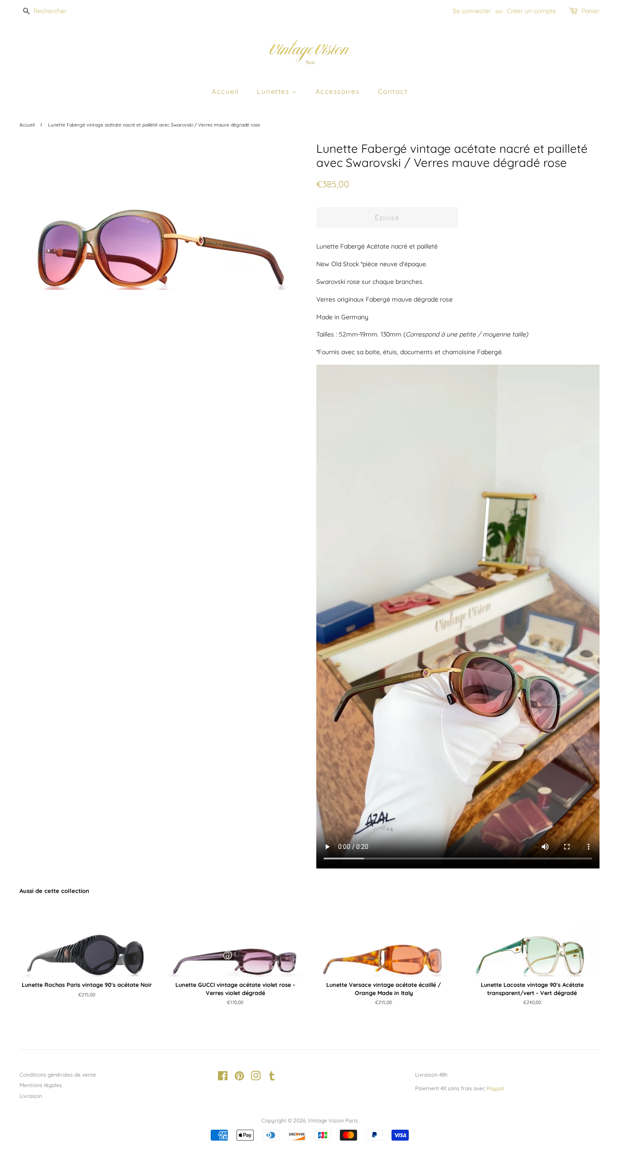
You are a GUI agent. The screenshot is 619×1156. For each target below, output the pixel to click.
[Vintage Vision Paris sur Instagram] (256, 1077)
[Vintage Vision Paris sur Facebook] (223, 1077)
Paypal (495, 1088)
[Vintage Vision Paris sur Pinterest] (239, 1077)
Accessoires (337, 91)
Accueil (225, 91)
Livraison (30, 1096)
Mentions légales (40, 1085)
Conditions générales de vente (57, 1074)
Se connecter (472, 11)
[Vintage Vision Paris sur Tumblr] (272, 1077)
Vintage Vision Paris (333, 1120)
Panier (590, 11)
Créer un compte (531, 11)
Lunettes (274, 91)
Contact (393, 91)
